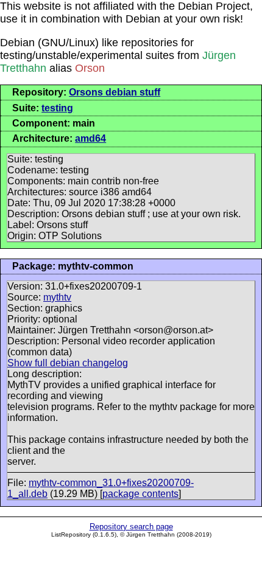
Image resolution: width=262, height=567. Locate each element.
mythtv (57, 297)
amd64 (90, 138)
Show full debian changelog (67, 363)
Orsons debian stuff (114, 92)
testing (57, 108)
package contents (140, 494)
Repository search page (131, 526)
